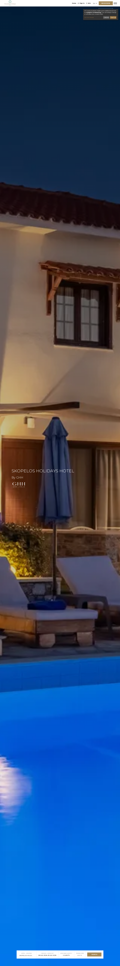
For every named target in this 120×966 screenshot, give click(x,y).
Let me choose (89, 17)
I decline (106, 17)
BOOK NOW (106, 3)
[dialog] (100, 14)
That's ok (113, 17)
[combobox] (19, 955)
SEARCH (94, 954)
